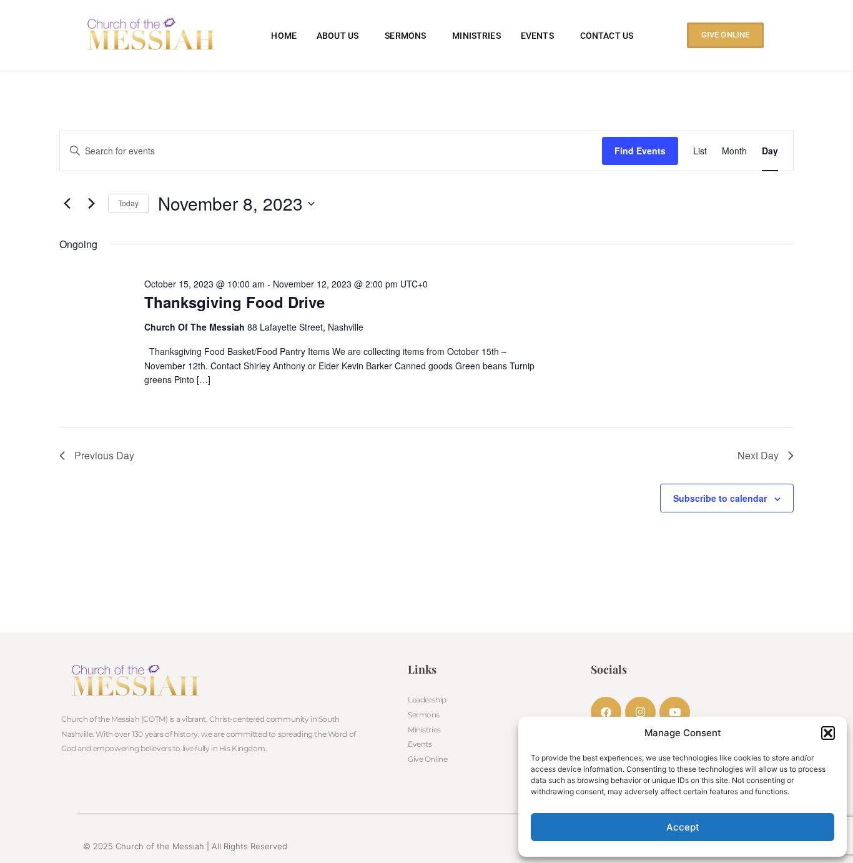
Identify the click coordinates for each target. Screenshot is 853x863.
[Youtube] (674, 712)
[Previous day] (66, 203)
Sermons (405, 36)
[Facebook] (606, 712)
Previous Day (104, 455)
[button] (828, 733)
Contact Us (607, 36)
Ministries (476, 36)
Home (284, 36)
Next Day (758, 455)
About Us (337, 36)
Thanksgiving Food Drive (234, 301)
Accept (682, 827)
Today (128, 202)
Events (537, 36)
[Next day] (91, 203)
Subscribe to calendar (720, 498)
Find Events (640, 150)
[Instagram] (640, 712)
